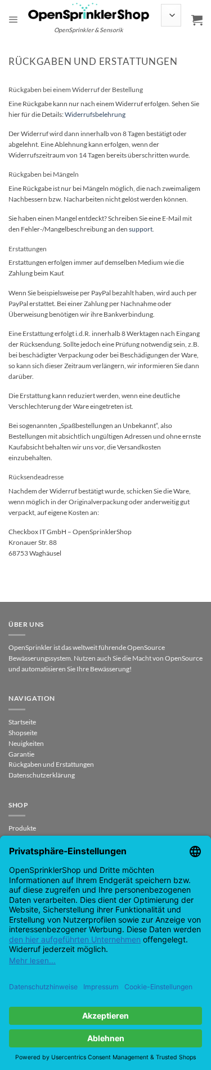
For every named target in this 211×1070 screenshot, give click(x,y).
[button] (13, 20)
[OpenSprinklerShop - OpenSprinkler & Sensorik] (88, 11)
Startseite (22, 722)
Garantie (21, 754)
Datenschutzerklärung (41, 775)
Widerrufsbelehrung (95, 114)
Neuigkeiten (26, 743)
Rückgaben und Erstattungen (51, 764)
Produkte (22, 828)
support (140, 229)
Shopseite (22, 732)
